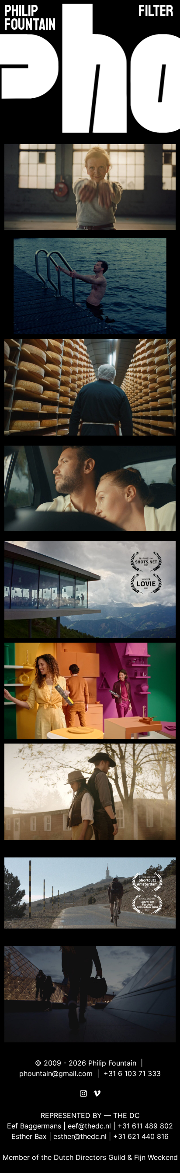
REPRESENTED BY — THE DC (90, 1115)
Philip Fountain (30, 17)
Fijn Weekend (156, 1157)
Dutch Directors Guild (89, 1157)
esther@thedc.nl (80, 1136)
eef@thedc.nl (89, 1125)
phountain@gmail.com (56, 1073)
